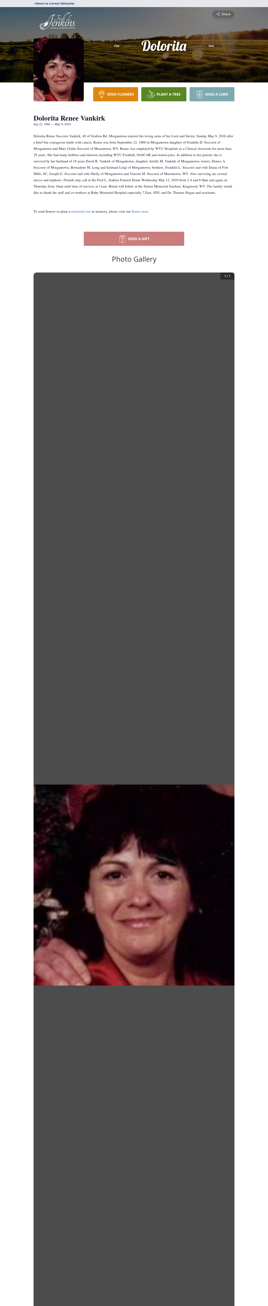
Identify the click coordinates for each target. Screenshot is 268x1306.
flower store (140, 211)
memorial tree (81, 211)
